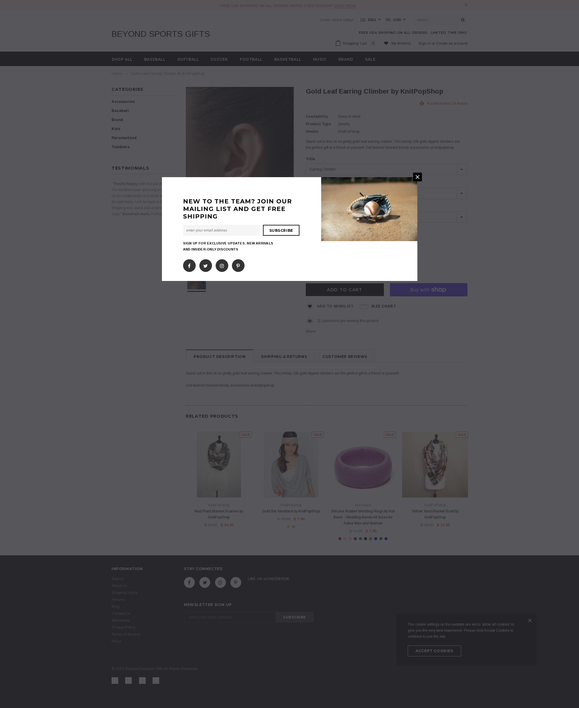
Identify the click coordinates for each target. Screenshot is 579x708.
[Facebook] (189, 264)
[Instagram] (222, 264)
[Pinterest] (238, 264)
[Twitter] (205, 264)
